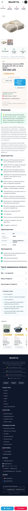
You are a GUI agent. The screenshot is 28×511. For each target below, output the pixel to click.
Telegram (14, 382)
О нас (5, 401)
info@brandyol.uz (8, 463)
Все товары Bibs (8, 294)
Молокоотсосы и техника (10, 431)
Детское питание (8, 439)
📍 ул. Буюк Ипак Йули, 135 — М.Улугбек (11, 471)
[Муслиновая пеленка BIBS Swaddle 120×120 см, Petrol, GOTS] (18, 329)
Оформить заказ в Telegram (19, 82)
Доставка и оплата (8, 419)
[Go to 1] (4, 42)
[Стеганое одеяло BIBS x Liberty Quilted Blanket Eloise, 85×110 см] (6, 329)
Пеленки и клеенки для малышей (17, 56)
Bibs (3, 61)
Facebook (21, 382)
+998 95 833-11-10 (21, 87)
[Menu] (2, 2)
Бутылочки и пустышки (9, 428)
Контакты (6, 403)
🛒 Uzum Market (7, 451)
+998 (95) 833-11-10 (8, 460)
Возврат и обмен (8, 421)
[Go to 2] (10, 42)
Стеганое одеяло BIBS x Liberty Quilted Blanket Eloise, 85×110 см (6, 342)
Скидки (5, 398)
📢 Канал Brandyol (8, 478)
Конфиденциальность (9, 416)
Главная (5, 390)
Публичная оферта (8, 413)
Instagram (6, 382)
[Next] (24, 26)
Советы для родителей (9, 406)
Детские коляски (8, 444)
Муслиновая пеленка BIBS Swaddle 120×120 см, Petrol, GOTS (18, 342)
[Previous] (3, 26)
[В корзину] (20, 508)
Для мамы (6, 433)
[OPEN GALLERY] (13, 26)
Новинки (6, 395)
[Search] (22, 2)
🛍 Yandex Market (7, 454)
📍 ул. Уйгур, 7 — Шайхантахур (9, 468)
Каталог (6, 393)
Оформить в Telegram (7, 508)
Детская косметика (8, 436)
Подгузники (6, 441)
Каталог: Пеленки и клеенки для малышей (14, 297)
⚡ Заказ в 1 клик (8, 80)
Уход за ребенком (5, 56)
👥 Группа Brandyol (8, 481)
